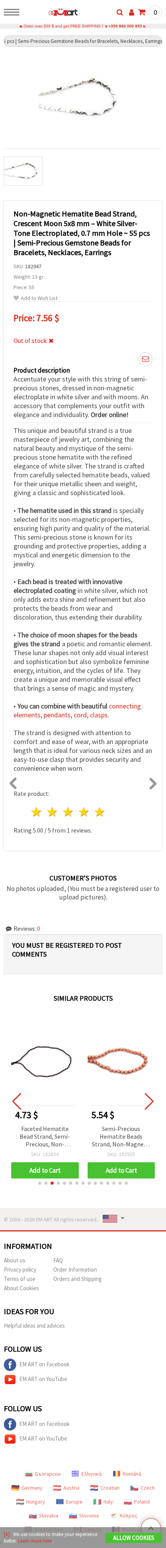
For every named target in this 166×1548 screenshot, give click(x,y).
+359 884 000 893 (125, 26)
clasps (99, 714)
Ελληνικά (91, 1473)
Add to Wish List (39, 298)
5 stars (100, 812)
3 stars (68, 812)
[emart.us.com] (51, 13)
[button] (39, 1183)
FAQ (58, 1260)
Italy (108, 1501)
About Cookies (21, 1288)
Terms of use (20, 1278)
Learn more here (35, 1541)
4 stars (84, 812)
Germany (32, 1487)
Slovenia (89, 1515)
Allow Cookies (133, 1537)
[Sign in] (131, 12)
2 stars (53, 812)
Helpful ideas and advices (34, 1325)
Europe (74, 1501)
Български (48, 1473)
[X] (7, 1534)
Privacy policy (20, 1269)
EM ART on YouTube (43, 1379)
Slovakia (48, 1515)
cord (80, 714)
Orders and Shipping (77, 1278)
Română (132, 1473)
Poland (142, 1501)
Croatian (110, 1487)
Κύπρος (128, 1515)
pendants (57, 714)
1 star (37, 812)
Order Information (75, 1269)
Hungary (35, 1501)
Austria (71, 1487)
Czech (148, 1487)
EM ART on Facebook (44, 1364)
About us (14, 1260)
